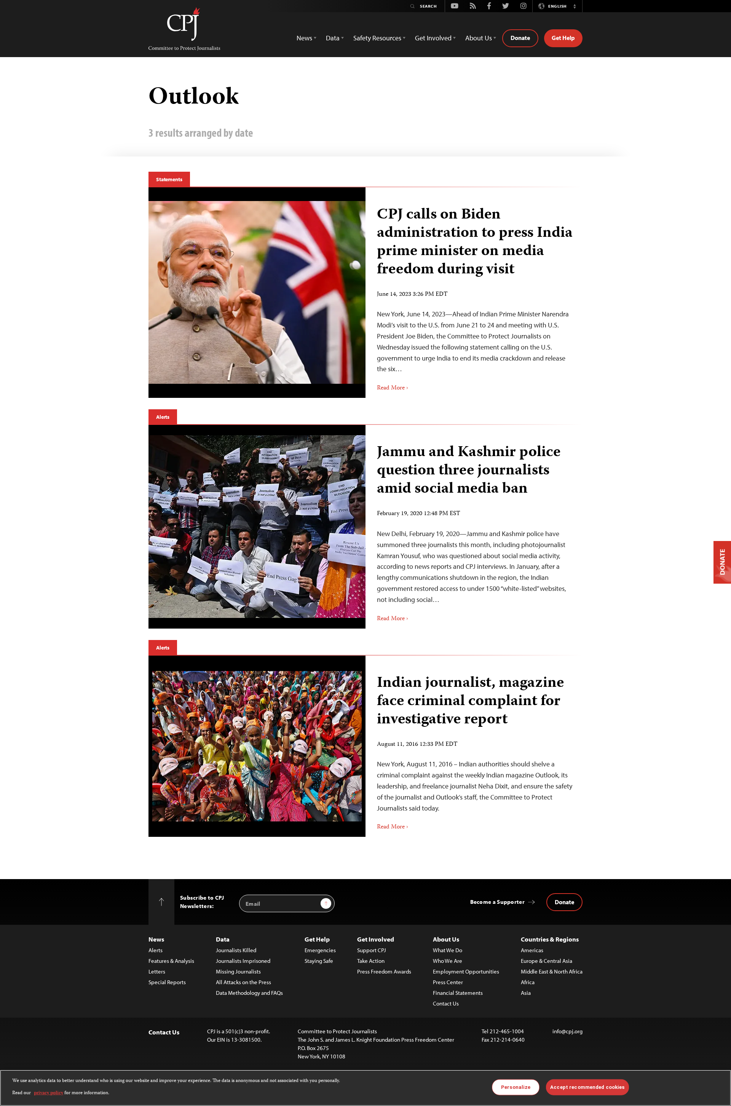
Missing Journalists (238, 971)
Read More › (392, 388)
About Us (446, 939)
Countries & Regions (550, 939)
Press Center (448, 982)
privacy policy (48, 1093)
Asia (526, 992)
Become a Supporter (497, 901)
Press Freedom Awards (384, 971)
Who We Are (447, 960)
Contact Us (446, 1003)
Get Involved (375, 939)
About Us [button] (478, 38)
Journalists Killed (236, 950)
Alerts (162, 416)
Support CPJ (371, 950)
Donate (520, 37)
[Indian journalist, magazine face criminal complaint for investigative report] (257, 746)
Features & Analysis (171, 960)
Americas (532, 950)
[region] (365, 1088)
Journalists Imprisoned (243, 960)
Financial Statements (458, 992)
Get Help (563, 37)
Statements (169, 179)
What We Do (447, 950)
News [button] (304, 38)
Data (223, 939)
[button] (574, 6)
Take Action (371, 960)
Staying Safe (319, 960)
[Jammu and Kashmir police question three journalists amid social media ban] (257, 526)
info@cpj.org (567, 1031)
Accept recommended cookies (587, 1087)
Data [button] (333, 38)
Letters (156, 971)
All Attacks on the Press (243, 982)
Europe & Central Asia (546, 960)
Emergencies (320, 950)
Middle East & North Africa (552, 971)
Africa (528, 982)
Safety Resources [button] (377, 38)
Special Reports (167, 982)
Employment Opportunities (466, 971)
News (156, 939)
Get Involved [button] (433, 38)
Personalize (515, 1087)
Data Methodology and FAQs (249, 992)
